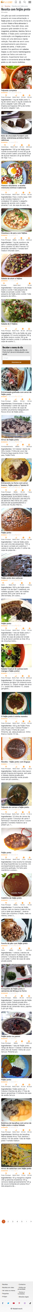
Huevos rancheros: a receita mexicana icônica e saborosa (13, 186)
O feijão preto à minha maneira (14, 716)
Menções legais (24, 1297)
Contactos (22, 1284)
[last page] (31, 1221)
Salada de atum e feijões (11, 278)
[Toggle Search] (24, 2)
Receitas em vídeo (8, 1287)
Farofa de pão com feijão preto (14, 943)
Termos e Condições (21, 1293)
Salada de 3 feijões (9, 324)
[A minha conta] (20, 2)
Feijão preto (6, 533)
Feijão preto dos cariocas (12, 578)
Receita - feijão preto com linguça (15, 762)
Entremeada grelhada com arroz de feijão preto (16, 393)
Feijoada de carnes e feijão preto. (15, 807)
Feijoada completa (9, 90)
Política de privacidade (22, 1288)
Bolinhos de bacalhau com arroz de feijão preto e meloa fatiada (16, 1124)
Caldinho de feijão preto (11, 898)
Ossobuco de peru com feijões (14, 233)
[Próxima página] (26, 1221)
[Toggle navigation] (29, 2)
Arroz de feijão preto (10, 440)
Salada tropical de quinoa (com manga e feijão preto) (14, 670)
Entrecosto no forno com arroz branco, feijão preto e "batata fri (15, 484)
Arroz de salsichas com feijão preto (16, 1168)
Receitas (5, 1284)
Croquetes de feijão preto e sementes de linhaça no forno (14, 990)
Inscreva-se (16, 362)
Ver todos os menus (8, 1290)
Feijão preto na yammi (10, 1036)
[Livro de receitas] (16, 2)
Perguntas (5, 1293)
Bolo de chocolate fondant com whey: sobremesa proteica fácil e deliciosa (15, 138)
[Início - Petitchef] (2, 6)
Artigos (4, 1296)
